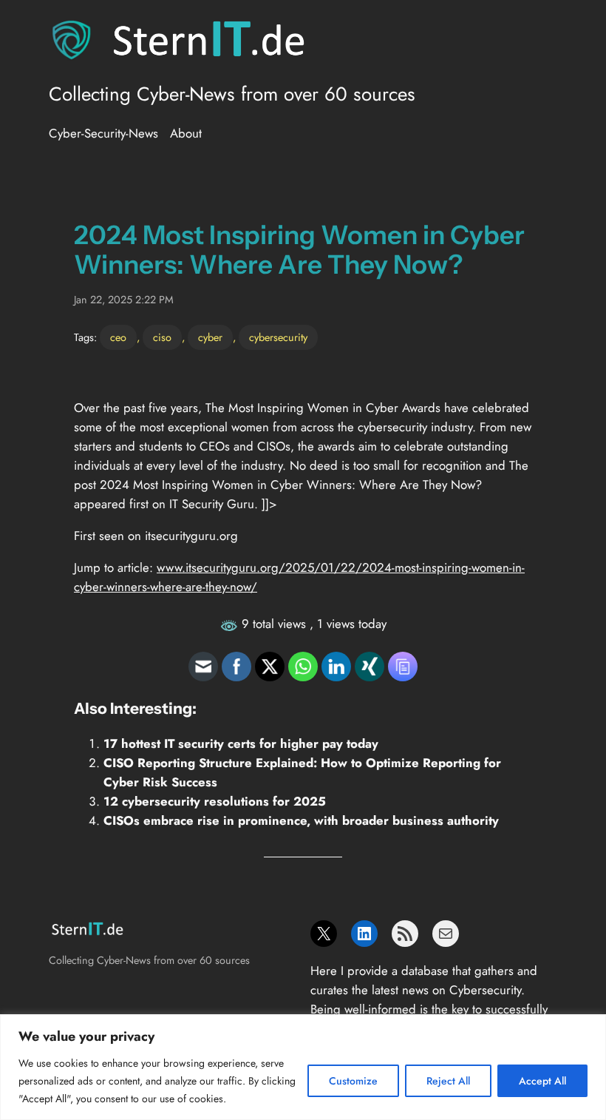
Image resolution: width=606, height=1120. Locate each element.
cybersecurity (278, 337)
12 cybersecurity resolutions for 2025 (214, 801)
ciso (162, 337)
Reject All (448, 1080)
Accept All (542, 1080)
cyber (210, 337)
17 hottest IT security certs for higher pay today (240, 743)
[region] (303, 1067)
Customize (353, 1080)
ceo (118, 337)
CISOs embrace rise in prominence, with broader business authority (301, 820)
